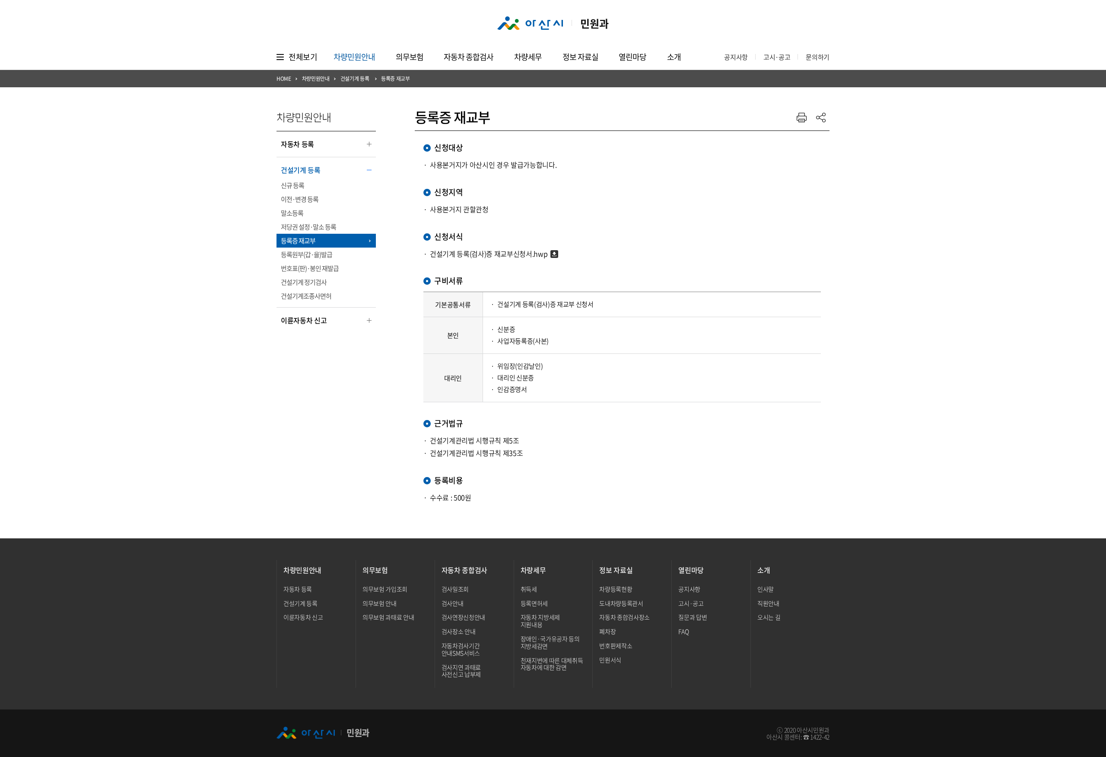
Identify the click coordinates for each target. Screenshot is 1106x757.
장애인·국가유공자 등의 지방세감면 (550, 642)
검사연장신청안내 (463, 617)
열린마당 (632, 57)
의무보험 (409, 57)
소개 (674, 57)
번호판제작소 (615, 645)
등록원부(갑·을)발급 (306, 254)
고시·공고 (776, 57)
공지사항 (736, 57)
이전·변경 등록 (299, 199)
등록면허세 (534, 603)
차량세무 (528, 57)
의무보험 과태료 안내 (388, 617)
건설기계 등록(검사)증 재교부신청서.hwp (488, 253)
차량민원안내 (354, 57)
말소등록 (292, 213)
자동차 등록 (295, 145)
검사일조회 (455, 589)
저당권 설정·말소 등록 (308, 227)
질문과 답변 (692, 617)
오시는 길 (768, 617)
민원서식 (610, 659)
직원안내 (768, 603)
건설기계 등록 (298, 171)
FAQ (683, 631)
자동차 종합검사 (468, 57)
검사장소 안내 (459, 631)
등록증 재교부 (298, 240)
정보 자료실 (580, 57)
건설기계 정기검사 (304, 282)
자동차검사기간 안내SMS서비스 (461, 649)
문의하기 (818, 57)
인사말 (765, 589)
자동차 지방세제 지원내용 (540, 621)
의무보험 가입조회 (384, 589)
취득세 (529, 589)
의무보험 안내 (379, 603)
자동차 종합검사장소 (624, 617)
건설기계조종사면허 (306, 296)
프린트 (801, 117)
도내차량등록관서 (621, 603)
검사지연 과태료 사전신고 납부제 (461, 671)
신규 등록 (292, 185)
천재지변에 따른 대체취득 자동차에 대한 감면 (552, 664)
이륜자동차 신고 (301, 321)
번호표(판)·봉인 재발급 (310, 268)
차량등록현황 (615, 589)
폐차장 (607, 631)
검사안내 (453, 603)
